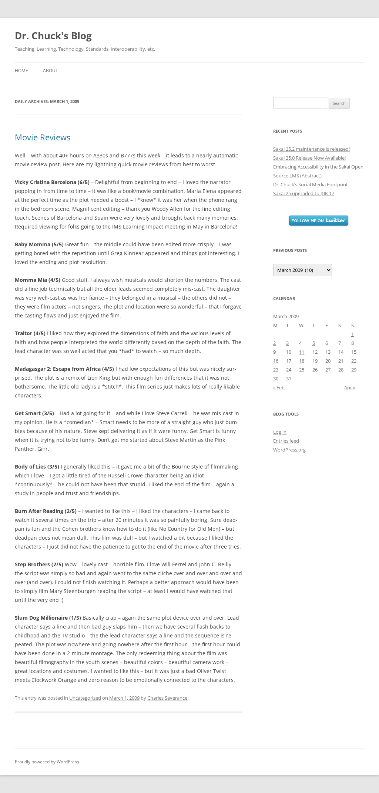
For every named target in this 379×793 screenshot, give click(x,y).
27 (328, 369)
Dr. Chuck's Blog (53, 35)
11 (301, 352)
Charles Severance (167, 697)
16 (275, 360)
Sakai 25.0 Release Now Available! (309, 157)
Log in (279, 432)
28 (340, 369)
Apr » (349, 387)
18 (301, 360)
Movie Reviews (42, 137)
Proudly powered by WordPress (47, 762)
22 (353, 360)
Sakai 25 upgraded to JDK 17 (303, 193)
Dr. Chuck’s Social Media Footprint (310, 184)
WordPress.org (289, 449)
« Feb (279, 387)
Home (21, 70)
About (50, 70)
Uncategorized (85, 697)
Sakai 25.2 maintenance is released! (311, 149)
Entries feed (286, 440)
